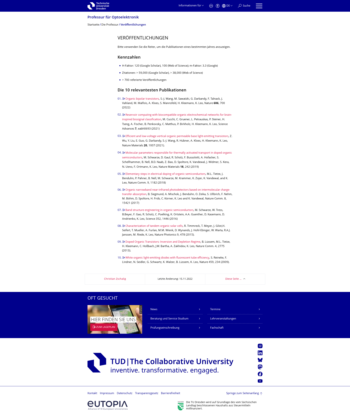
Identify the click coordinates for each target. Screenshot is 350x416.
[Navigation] (259, 6)
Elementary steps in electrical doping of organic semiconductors (165, 174)
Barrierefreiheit (170, 393)
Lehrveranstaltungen (223, 318)
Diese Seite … (233, 279)
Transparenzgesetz (146, 393)
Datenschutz (124, 393)
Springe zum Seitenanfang (242, 393)
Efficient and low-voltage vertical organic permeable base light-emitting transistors (176, 136)
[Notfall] (211, 6)
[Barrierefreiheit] (218, 6)
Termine (215, 309)
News (153, 309)
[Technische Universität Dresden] (98, 6)
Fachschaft (216, 328)
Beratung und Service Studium (169, 318)
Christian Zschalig (115, 279)
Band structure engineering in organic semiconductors (159, 210)
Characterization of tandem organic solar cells (154, 226)
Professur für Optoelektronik (113, 17)
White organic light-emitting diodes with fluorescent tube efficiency (167, 258)
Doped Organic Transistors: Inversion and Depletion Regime (162, 242)
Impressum (107, 393)
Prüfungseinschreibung (164, 328)
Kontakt (92, 393)
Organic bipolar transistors (142, 99)
